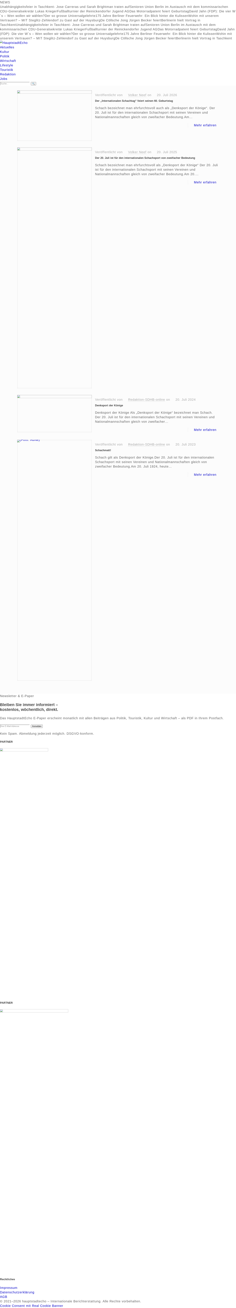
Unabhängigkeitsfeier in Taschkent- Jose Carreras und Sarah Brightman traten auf (65, 7)
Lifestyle (6, 65)
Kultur (4, 52)
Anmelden (36, 726)
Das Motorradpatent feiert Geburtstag (159, 11)
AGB (3, 1297)
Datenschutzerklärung (17, 1292)
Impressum (8, 1288)
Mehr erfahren (205, 125)
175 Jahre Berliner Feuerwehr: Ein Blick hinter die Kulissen (142, 16)
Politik (4, 56)
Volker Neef (137, 95)
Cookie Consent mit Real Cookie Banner (31, 1306)
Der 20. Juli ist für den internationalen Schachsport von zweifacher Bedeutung (145, 157)
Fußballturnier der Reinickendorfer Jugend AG (93, 11)
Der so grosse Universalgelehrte (70, 16)
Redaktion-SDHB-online (146, 399)
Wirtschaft (8, 61)
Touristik (6, 70)
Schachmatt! (103, 450)
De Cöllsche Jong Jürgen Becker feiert (131, 20)
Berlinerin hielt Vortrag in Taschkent (204, 38)
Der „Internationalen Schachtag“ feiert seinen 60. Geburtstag (134, 100)
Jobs (3, 79)
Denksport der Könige (109, 405)
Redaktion (8, 74)
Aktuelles (7, 47)
